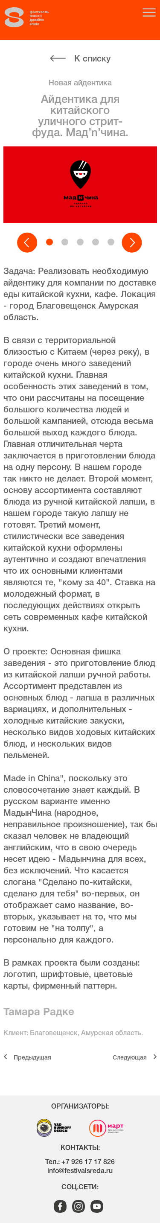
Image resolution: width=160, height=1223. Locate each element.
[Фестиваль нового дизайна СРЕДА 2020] (34, 17)
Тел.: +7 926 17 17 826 (80, 1162)
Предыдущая (32, 1058)
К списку (92, 59)
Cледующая (130, 1058)
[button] (27, 243)
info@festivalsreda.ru (80, 1171)
